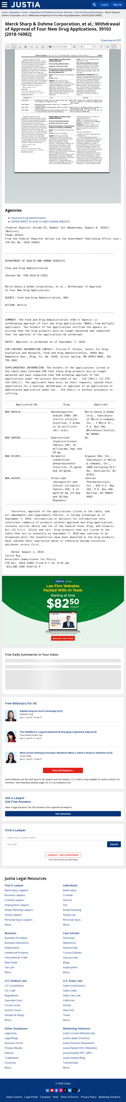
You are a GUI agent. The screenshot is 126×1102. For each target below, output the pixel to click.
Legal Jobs (11, 1033)
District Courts (13, 1010)
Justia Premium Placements (78, 1043)
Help (55, 1097)
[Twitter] (74, 1090)
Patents (9, 1053)
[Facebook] (56, 1090)
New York (68, 1010)
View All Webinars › (63, 770)
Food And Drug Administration (88, 12)
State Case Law (71, 995)
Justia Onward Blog (74, 1057)
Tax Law (9, 967)
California (68, 1000)
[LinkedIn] (47, 1090)
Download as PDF (111, 40)
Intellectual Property (16, 952)
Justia (5, 12)
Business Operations (17, 942)
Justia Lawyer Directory (76, 1038)
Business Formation (16, 938)
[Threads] (65, 1090)
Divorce (67, 900)
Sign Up (117, 4)
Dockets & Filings (14, 1015)
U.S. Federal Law (16, 981)
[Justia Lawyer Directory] (79, 1090)
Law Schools (71, 933)
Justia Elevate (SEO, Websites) (80, 1048)
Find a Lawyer (15, 830)
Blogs (66, 962)
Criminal (68, 895)
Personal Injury (72, 919)
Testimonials (70, 1062)
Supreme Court (13, 1000)
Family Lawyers (13, 915)
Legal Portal (31, 1097)
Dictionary (69, 938)
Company (45, 1097)
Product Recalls (13, 1048)
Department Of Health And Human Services (51, 12)
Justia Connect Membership (79, 1033)
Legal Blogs (11, 1038)
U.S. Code (10, 990)
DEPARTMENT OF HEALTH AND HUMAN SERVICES (40, 221)
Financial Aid (70, 947)
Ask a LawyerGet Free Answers (18, 800)
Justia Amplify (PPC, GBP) (77, 1053)
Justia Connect (14, 1097)
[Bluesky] (70, 1090)
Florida (67, 1005)
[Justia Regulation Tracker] (25, 4)
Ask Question (63, 813)
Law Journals (70, 957)
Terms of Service (69, 1097)
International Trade (16, 957)
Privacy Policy (88, 1097)
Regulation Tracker (19, 12)
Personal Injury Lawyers (18, 919)
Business (10, 933)
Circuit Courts (12, 1005)
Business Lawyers (15, 895)
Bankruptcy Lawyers (16, 890)
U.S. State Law (72, 981)
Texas (66, 1015)
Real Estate (11, 962)
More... (8, 924)
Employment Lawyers (17, 905)
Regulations (11, 995)
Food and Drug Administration (28, 218)
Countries (10, 1062)
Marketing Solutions (76, 1028)
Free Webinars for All (21, 703)
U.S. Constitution (14, 985)
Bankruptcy (69, 890)
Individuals (70, 885)
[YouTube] (52, 1090)
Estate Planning (72, 910)
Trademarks (12, 1057)
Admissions (69, 942)
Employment (12, 947)
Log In (104, 4)
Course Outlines (72, 952)
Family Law (69, 915)
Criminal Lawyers (14, 900)
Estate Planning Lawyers (19, 910)
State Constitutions (74, 985)
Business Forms (14, 1043)
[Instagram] (61, 1090)
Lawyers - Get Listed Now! (63, 854)
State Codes (70, 990)
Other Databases (16, 1028)
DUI (65, 905)
